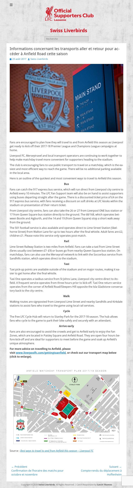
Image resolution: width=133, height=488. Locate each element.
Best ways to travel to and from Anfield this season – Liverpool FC (56, 451)
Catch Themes (104, 484)
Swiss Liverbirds (68, 30)
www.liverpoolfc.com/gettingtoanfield (41, 352)
